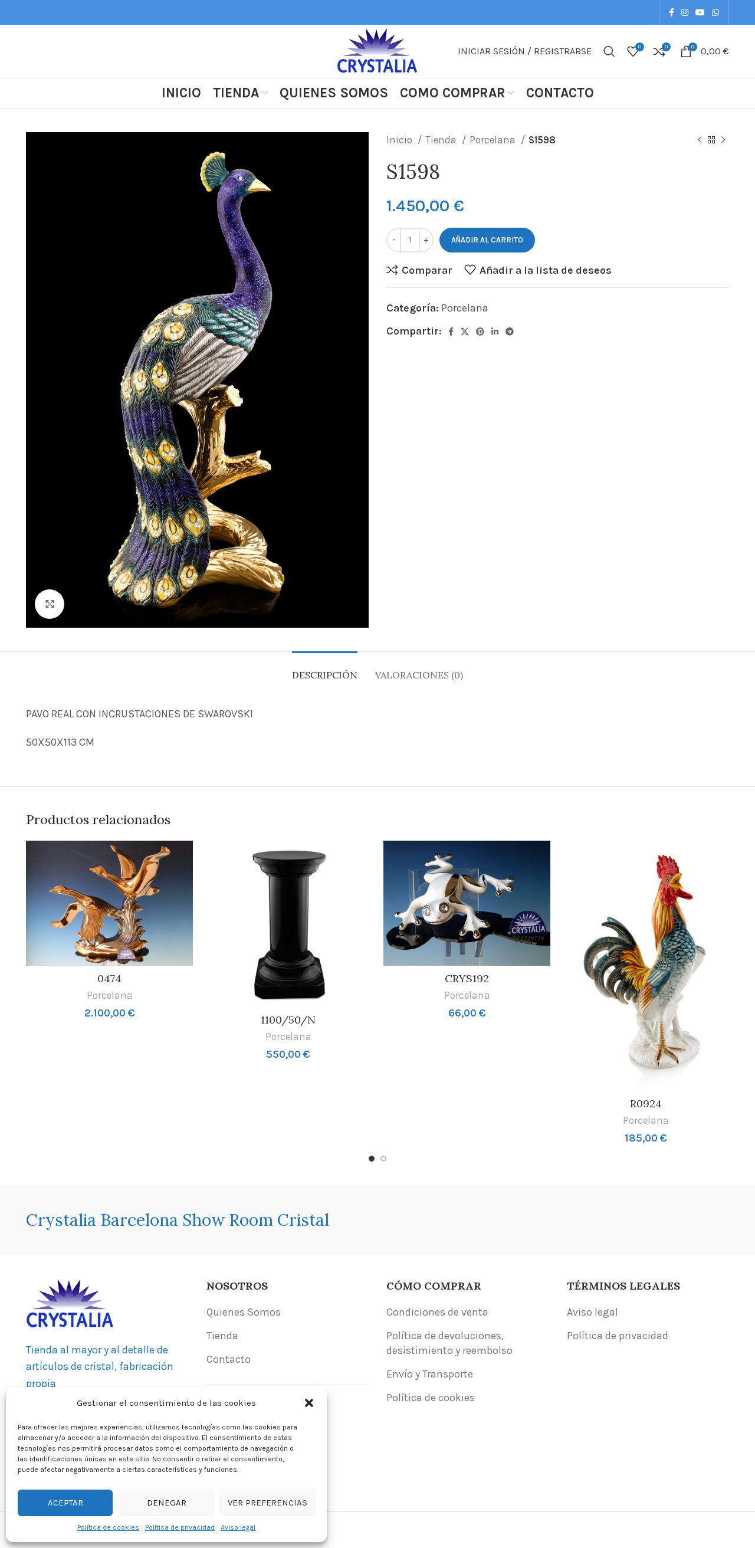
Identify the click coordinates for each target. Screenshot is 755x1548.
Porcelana (494, 140)
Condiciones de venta (437, 1312)
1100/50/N (288, 1019)
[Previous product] (699, 140)
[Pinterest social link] (480, 331)
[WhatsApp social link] (715, 12)
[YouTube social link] (700, 12)
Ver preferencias (267, 1502)
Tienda (442, 140)
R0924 (646, 1103)
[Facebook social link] (671, 12)
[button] (309, 1403)
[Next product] (723, 140)
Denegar (166, 1502)
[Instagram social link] (685, 12)
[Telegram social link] (509, 331)
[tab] (324, 669)
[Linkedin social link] (495, 331)
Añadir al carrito (487, 239)
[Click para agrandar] (49, 604)
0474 (109, 978)
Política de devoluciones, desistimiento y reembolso (449, 1343)
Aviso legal (238, 1527)
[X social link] (464, 331)
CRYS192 (467, 978)
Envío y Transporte (429, 1373)
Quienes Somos (243, 1312)
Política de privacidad (180, 1527)
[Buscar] (609, 51)
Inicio (400, 140)
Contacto (228, 1359)
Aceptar (65, 1502)
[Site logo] (377, 50)
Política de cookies (108, 1527)
